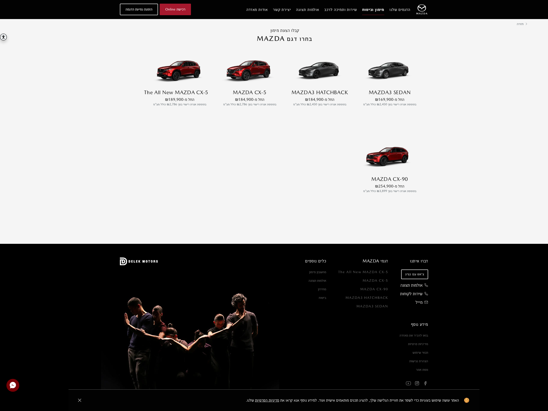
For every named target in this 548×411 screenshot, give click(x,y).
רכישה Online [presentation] (175, 9)
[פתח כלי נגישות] (3, 37)
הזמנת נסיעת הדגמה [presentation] (138, 9)
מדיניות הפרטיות (267, 400)
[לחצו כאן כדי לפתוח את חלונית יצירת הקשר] (12, 385)
